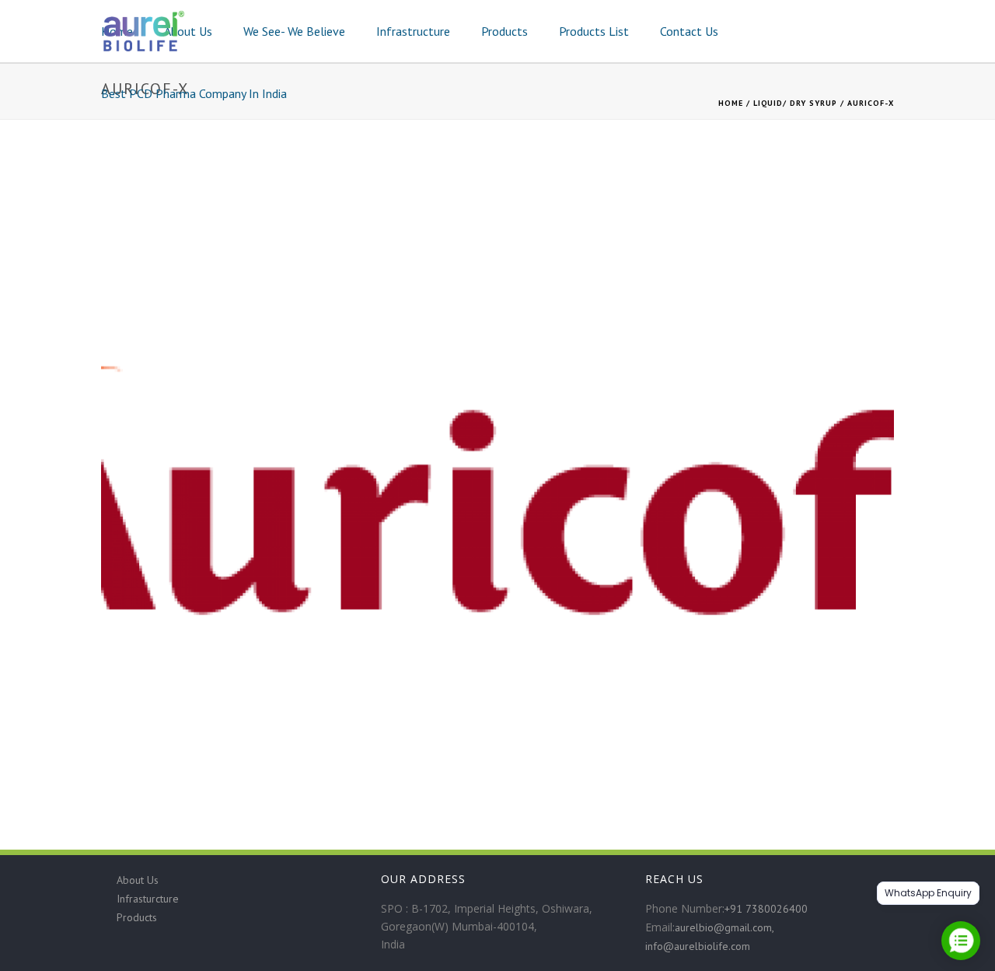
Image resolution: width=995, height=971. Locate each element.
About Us (188, 31)
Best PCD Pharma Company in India (194, 93)
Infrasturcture (148, 899)
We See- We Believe (294, 31)
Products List (594, 31)
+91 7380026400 (766, 909)
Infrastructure (413, 31)
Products (504, 31)
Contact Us (689, 31)
